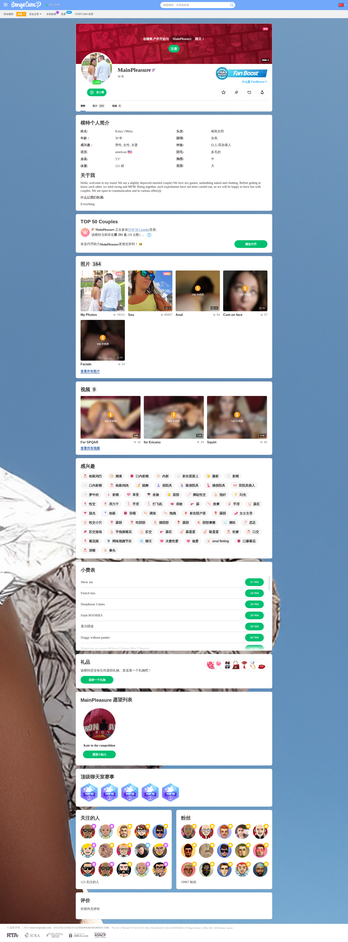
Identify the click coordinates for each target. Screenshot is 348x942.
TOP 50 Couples (138, 229)
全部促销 (51, 14)
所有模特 (8, 14)
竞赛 (63, 14)
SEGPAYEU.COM (100, 927)
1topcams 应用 (84, 14)
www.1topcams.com (40, 927)
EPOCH (86, 927)
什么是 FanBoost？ (254, 81)
